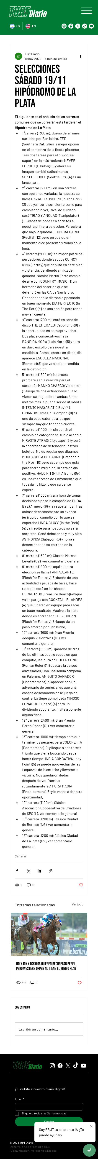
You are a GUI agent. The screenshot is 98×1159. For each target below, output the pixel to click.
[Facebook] (70, 26)
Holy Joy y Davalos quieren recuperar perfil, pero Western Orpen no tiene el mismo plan (46, 966)
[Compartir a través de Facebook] (17, 871)
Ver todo (77, 904)
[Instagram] (64, 26)
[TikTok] (84, 26)
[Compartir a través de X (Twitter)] (28, 871)
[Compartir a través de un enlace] (50, 871)
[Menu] (87, 11)
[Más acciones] (80, 56)
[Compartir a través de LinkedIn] (39, 871)
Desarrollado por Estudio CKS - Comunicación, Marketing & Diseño (33, 1148)
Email (19, 1099)
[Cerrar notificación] (91, 1126)
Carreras (21, 856)
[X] (77, 26)
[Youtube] (91, 26)
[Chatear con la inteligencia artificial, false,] (89, 1150)
